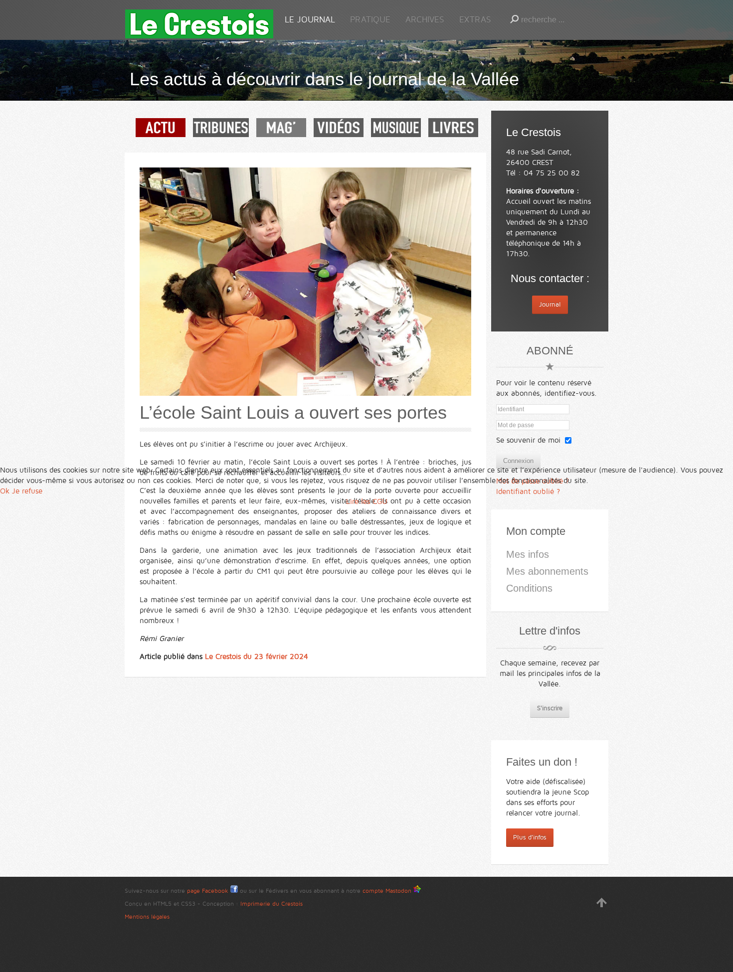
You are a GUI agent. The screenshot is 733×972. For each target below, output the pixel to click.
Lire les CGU (366, 501)
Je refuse (27, 491)
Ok (4, 491)
